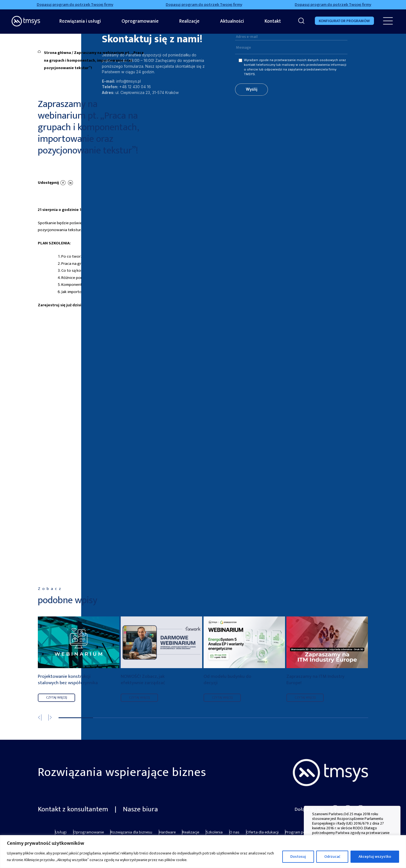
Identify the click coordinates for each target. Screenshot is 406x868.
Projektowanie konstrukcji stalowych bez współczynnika (68, 680)
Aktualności (232, 21)
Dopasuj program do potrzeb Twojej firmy (59, 5)
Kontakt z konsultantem (74, 809)
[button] (53, 718)
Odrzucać (332, 856)
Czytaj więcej (56, 697)
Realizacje (189, 21)
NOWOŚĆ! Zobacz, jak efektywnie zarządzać (143, 680)
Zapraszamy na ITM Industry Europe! (315, 680)
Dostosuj (298, 856)
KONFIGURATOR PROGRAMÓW (344, 21)
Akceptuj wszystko (374, 856)
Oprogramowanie (140, 21)
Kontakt (273, 21)
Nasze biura (140, 809)
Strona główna (57, 52)
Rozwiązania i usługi (80, 21)
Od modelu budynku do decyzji (227, 680)
